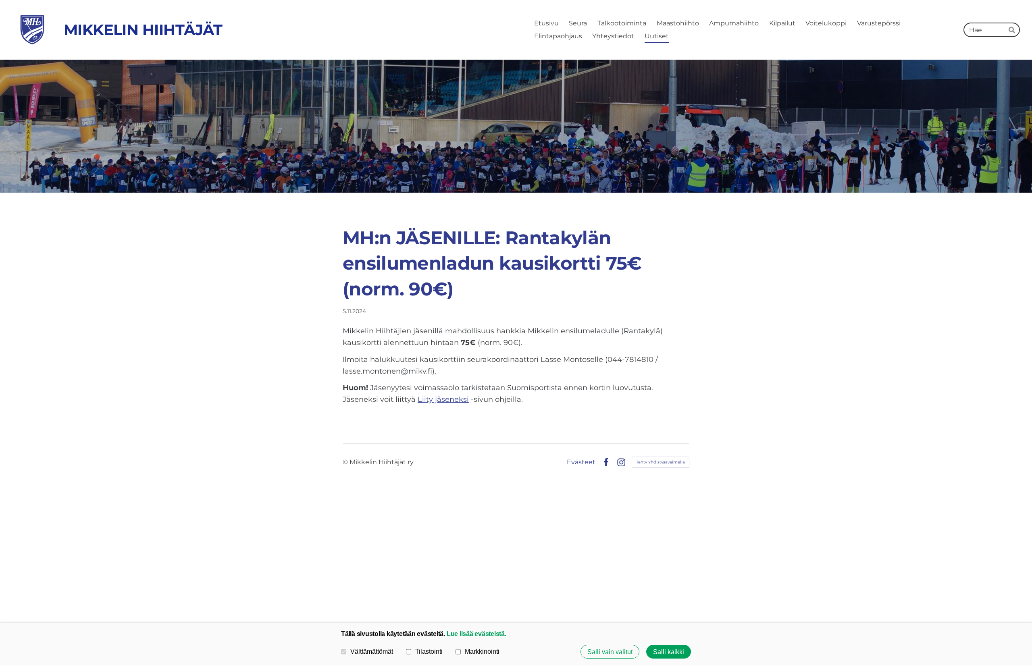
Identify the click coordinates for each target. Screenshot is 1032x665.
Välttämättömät (371, 651)
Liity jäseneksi (443, 399)
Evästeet (581, 462)
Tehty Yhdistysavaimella (660, 462)
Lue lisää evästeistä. (476, 633)
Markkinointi (482, 651)
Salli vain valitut (610, 651)
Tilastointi (429, 651)
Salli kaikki (668, 651)
